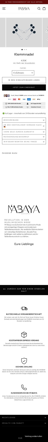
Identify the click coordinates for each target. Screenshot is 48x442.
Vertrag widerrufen (33, 436)
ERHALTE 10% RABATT (13, 423)
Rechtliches (8, 417)
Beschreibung (11, 120)
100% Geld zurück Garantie (19, 132)
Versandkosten (30, 63)
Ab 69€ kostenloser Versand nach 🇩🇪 (23, 126)
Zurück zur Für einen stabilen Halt (26, 290)
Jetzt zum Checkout (24, 87)
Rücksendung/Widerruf (17, 137)
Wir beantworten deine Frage (20, 142)
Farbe (23, 68)
